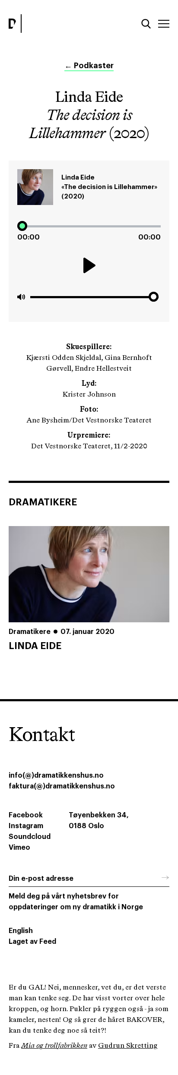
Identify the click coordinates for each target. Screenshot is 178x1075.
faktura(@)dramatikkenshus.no (62, 786)
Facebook (26, 815)
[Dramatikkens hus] (46, 23)
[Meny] (163, 24)
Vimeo (19, 847)
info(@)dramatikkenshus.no (56, 775)
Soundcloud (30, 836)
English (21, 930)
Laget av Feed (32, 941)
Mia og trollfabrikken (54, 1046)
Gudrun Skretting (128, 1046)
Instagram (26, 826)
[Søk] (146, 23)
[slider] (89, 226)
